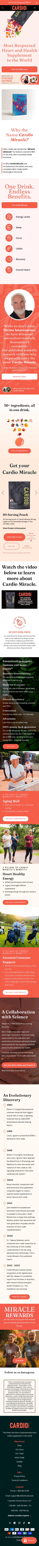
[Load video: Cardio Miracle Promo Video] (19, 599)
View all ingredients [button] (19, 451)
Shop (19, 1445)
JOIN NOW (19, 1361)
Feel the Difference (19, 69)
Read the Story (19, 376)
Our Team (19, 1453)
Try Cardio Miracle (19, 205)
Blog (19, 1466)
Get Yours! (11, 746)
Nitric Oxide (19, 1457)
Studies (20, 1461)
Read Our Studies (19, 1297)
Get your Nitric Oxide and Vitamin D (19, 1065)
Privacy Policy (19, 1476)
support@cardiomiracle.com (22, 1496)
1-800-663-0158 (22, 1491)
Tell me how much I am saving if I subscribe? (16, 553)
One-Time (11, 546)
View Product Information (14, 528)
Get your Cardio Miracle (15, 819)
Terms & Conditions (19, 1480)
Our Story (20, 1449)
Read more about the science (13, 1070)
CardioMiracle (17, 1537)
